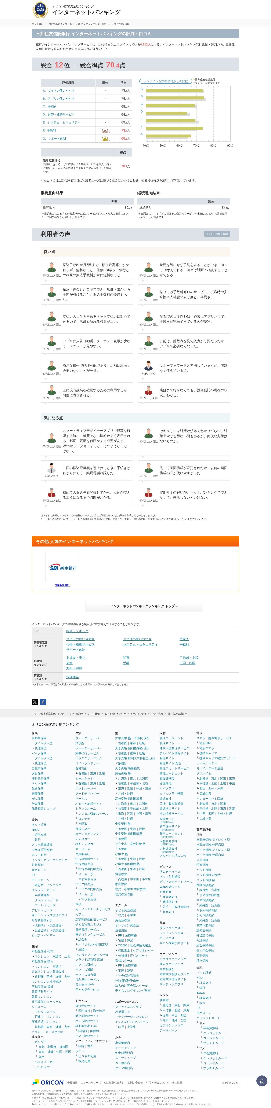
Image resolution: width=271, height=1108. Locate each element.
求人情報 (177, 1082)
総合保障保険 (205, 945)
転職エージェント (171, 773)
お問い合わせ (135, 1082)
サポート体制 (57, 138)
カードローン (41, 880)
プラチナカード (213, 1043)
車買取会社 (82, 854)
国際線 (94, 1031)
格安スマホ (206, 748)
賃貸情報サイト (42, 991)
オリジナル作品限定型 (93, 944)
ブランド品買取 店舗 (89, 959)
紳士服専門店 (124, 1052)
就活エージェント (171, 738)
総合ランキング (77, 631)
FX (34, 875)
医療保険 (38, 793)
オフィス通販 (84, 969)
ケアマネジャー (143, 950)
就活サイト (167, 743)
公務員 (122, 955)
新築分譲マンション (45, 1021)
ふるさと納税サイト (88, 803)
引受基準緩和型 (209, 895)
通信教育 (121, 874)
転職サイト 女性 (170, 763)
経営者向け (170, 897)
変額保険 (202, 955)
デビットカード (42, 910)
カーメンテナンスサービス (93, 909)
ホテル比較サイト (87, 1021)
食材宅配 (81, 768)
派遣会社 (165, 798)
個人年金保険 (205, 950)
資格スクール (124, 960)
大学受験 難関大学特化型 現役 (135, 758)
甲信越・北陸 (189, 657)
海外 (90, 1046)
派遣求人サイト (170, 808)
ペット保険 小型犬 (208, 875)
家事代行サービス (87, 753)
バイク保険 (39, 753)
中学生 (134, 879)
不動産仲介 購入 (42, 961)
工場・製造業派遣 (171, 803)
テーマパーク (168, 1030)
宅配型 (82, 823)
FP (120, 935)
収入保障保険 (208, 910)
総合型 (82, 939)
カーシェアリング (87, 833)
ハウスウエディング (173, 959)
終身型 (203, 890)
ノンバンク (54, 885)
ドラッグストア (125, 1048)
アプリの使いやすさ (61, 98)
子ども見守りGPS (87, 989)
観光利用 (84, 1061)
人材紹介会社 (168, 842)
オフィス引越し (85, 964)
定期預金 (72, 677)
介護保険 (202, 940)
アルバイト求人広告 (173, 855)
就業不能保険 (205, 925)
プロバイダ (203, 773)
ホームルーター (206, 763)
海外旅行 (99, 1010)
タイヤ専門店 (124, 1068)
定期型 (215, 890)
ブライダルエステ (171, 928)
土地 (67, 956)
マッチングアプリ (171, 984)
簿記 (130, 940)
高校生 (122, 879)
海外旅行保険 (41, 778)
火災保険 (38, 773)
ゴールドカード (45, 905)
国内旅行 (84, 1010)
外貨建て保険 (205, 935)
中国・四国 (187, 663)
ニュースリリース (91, 1082)
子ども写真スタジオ (88, 924)
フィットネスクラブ (128, 1006)
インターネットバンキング (49, 860)
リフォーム (39, 1006)
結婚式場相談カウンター (176, 974)
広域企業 (205, 793)
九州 (67, 976)
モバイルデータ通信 (209, 768)
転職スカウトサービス (174, 768)
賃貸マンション (42, 996)
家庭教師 (121, 884)
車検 (78, 904)
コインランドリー (87, 763)
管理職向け (170, 901)
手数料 (51, 130)
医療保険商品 (205, 885)
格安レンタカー (85, 844)
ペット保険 (39, 783)
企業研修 (165, 892)
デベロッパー (44, 1067)
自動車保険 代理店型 (210, 844)
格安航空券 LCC (86, 1026)
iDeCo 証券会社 (42, 849)
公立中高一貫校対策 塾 (130, 844)
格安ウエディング (171, 964)
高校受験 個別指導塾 (129, 798)
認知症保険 (203, 930)
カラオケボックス (171, 1025)
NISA (35, 829)
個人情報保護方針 (114, 1082)
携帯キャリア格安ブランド (217, 758)
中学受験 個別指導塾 (129, 833)
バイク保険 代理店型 (210, 855)
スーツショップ (125, 1058)
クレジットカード (43, 890)
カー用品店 (122, 1063)
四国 (202, 788)
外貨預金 (38, 864)
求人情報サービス (171, 813)
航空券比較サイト (87, 1015)
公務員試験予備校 (127, 980)
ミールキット (84, 778)
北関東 (51, 1046)
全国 (183, 1020)
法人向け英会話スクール (131, 985)
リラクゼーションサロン (131, 1016)
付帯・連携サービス (61, 114)
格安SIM (205, 743)
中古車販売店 (84, 864)
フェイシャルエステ (173, 933)
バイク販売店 (84, 884)
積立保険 (202, 960)
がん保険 (38, 798)
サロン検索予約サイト (174, 943)
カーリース (82, 849)
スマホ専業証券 (42, 844)
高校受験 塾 (123, 773)
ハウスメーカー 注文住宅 (47, 1032)
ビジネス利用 (87, 1056)
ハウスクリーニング (88, 758)
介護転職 (165, 783)
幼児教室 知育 (124, 894)
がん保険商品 (205, 915)
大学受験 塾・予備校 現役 (132, 738)
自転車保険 (39, 768)
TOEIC (122, 945)
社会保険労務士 (140, 945)
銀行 (38, 839)
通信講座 (121, 930)
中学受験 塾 (123, 823)
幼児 (121, 915)
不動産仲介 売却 (42, 951)
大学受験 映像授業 (127, 768)
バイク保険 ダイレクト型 (213, 849)
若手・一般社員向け (176, 907)
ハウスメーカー (45, 1062)
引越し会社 (82, 829)
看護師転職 (167, 778)
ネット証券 (39, 824)
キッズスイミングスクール (131, 1021)
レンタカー (82, 838)
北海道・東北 (75, 657)
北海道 (122, 778)
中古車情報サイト (87, 859)
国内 (81, 1046)
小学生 (146, 879)
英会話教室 (122, 920)
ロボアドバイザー (43, 935)
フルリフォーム (45, 1011)
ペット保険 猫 (205, 880)
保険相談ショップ (43, 808)
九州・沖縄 (74, 668)
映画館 (164, 1000)
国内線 (82, 1031)
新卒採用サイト (170, 828)
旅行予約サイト (85, 1006)
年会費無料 (42, 895)
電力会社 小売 (84, 984)
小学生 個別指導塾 (127, 864)
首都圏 (39, 976)
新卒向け (168, 912)
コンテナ (84, 818)
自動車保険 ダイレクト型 (213, 839)
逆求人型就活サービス (174, 748)
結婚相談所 (167, 969)
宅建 (121, 940)
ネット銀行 (39, 855)
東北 (41, 1046)
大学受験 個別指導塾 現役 (132, 748)
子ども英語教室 (125, 910)
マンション (42, 956)
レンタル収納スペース (93, 813)
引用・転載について (157, 1082)
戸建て (57, 956)
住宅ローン (39, 870)
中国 (232, 783)
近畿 (126, 663)
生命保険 (38, 788)
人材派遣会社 (168, 850)
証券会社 (41, 834)
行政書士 (124, 950)
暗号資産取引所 (42, 920)
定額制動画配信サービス (91, 919)
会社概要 (72, 1082)
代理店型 (41, 748)
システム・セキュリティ (64, 122)
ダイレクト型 (44, 743)
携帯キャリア (208, 753)
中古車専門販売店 (90, 869)
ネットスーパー (85, 788)
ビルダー (41, 1041)
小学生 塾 (121, 854)
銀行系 (39, 885)
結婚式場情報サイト (173, 979)
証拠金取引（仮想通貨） (51, 930)
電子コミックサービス (90, 934)
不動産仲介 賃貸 (42, 986)
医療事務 (131, 935)
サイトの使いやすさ (61, 90)
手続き (52, 106)
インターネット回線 (209, 798)
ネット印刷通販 (170, 876)
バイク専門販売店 (90, 889)
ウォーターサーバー (88, 738)
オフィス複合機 (85, 974)
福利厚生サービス (87, 979)
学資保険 (38, 803)
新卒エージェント (171, 835)
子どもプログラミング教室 (133, 990)
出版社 (82, 949)
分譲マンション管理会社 (48, 971)
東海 (69, 663)
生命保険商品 (205, 900)
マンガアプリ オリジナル (92, 954)
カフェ (79, 914)
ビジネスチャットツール (176, 881)
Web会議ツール (170, 886)
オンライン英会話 (127, 925)
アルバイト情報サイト (174, 753)
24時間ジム (122, 1011)
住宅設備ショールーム (46, 1001)
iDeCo (200, 992)
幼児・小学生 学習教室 (130, 889)
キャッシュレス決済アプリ (49, 915)
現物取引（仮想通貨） (49, 925)
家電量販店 (122, 1043)
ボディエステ (168, 938)
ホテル (79, 1051)
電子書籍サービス (87, 929)
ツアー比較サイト (87, 1036)
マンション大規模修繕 (46, 981)
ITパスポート (139, 955)
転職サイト (167, 758)
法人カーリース (170, 871)
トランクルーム (85, 808)
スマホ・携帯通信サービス (214, 738)
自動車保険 (39, 738)
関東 (126, 657)
